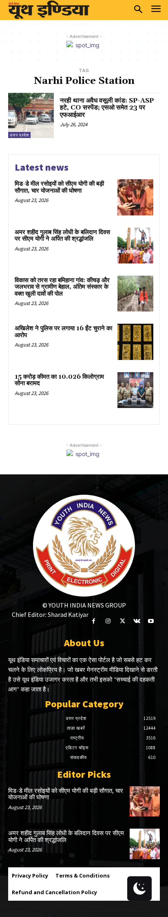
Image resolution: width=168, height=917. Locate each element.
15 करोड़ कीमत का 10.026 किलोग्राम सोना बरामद (59, 380)
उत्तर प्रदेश (19, 135)
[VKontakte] (137, 621)
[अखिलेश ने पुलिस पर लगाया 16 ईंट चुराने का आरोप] (135, 342)
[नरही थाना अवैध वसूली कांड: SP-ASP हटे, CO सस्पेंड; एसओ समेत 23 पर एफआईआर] (31, 115)
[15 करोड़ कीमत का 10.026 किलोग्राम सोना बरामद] (135, 390)
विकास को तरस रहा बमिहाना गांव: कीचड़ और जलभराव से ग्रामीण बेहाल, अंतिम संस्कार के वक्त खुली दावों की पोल (62, 287)
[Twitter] (122, 621)
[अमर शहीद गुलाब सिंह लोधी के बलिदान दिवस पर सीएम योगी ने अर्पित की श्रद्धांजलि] (135, 245)
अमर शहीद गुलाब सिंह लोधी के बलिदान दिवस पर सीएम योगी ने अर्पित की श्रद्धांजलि (62, 235)
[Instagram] (108, 621)
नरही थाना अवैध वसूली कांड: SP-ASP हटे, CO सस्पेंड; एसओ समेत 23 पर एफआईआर (107, 108)
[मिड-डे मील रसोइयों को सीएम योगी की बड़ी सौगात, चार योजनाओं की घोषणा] (135, 197)
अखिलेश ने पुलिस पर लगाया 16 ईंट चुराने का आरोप (63, 332)
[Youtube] (151, 621)
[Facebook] (93, 621)
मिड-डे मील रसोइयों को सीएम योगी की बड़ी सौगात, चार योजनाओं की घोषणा (59, 187)
